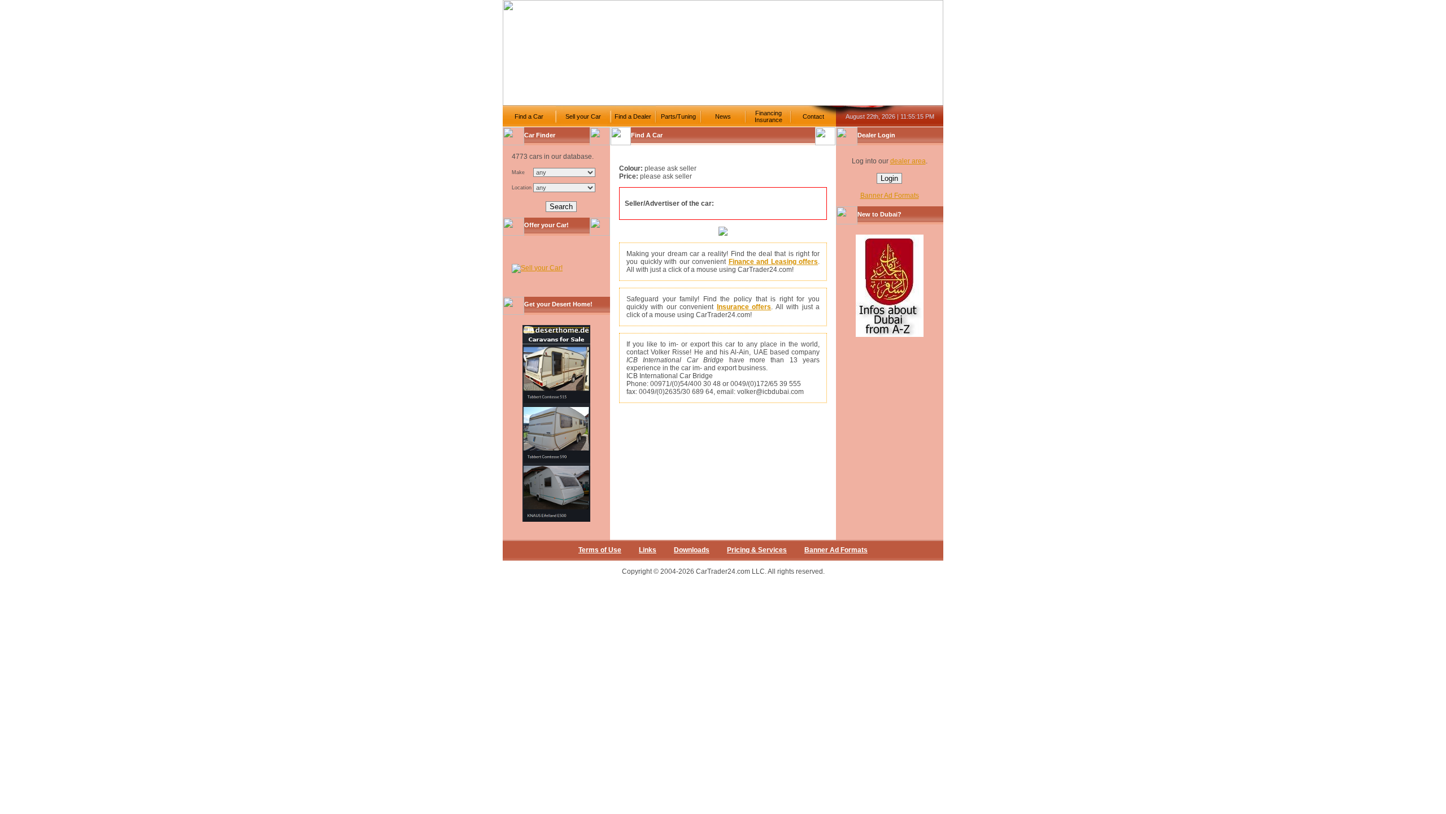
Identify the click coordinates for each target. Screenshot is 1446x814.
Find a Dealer (633, 116)
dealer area (908, 161)
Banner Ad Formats (889, 196)
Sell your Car (583, 116)
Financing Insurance (768, 116)
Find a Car (529, 116)
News (723, 116)
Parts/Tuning (678, 116)
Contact (813, 116)
